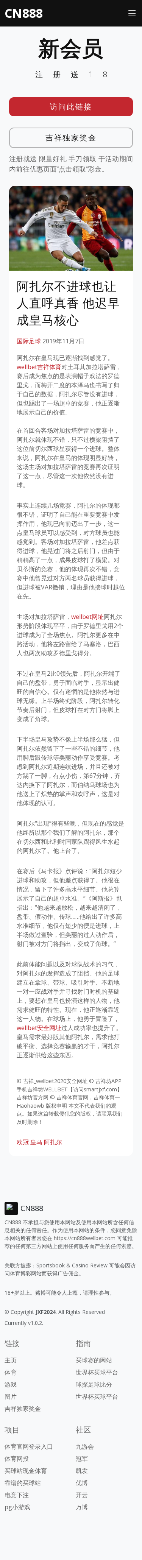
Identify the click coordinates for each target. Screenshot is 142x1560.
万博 (82, 1507)
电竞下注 (17, 1495)
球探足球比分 (94, 1384)
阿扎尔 (53, 1142)
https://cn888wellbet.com (84, 1238)
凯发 (82, 1470)
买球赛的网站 (94, 1360)
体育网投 (17, 1458)
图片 (11, 1396)
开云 (82, 1495)
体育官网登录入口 (29, 1446)
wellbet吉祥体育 (39, 367)
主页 (11, 1360)
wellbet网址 (87, 616)
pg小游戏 (17, 1507)
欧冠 (23, 1142)
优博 (82, 1483)
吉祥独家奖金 (71, 137)
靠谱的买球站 (23, 1483)
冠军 (82, 1458)
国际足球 (29, 341)
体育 (11, 1372)
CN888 (24, 13)
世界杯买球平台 (97, 1372)
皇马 (36, 1142)
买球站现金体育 (26, 1470)
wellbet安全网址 (39, 1028)
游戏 (11, 1384)
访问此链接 (71, 106)
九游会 (85, 1446)
